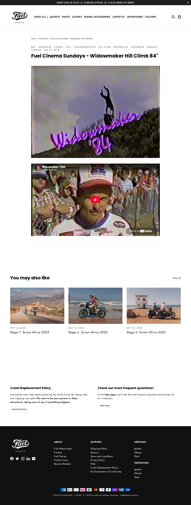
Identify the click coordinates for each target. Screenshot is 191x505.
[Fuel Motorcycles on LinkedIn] (28, 458)
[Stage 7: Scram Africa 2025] (37, 306)
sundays (152, 47)
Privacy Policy (98, 460)
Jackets (137, 448)
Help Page (104, 405)
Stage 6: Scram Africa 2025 (88, 332)
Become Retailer (62, 464)
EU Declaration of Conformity (106, 471)
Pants (137, 456)
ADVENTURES (135, 16)
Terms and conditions (102, 456)
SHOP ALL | (41, 16)
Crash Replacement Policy (104, 467)
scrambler (137, 47)
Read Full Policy (19, 409)
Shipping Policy (99, 448)
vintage (36, 50)
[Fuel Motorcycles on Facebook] (12, 458)
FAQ (93, 464)
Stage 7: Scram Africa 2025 (29, 332)
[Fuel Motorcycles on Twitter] (17, 458)
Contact (58, 452)
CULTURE (150, 16)
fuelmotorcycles (85, 47)
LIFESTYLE (119, 16)
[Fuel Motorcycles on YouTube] (33, 458)
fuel (68, 47)
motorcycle (121, 47)
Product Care (61, 460)
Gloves (138, 452)
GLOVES (77, 16)
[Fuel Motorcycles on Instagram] (22, 458)
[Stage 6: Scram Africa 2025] (96, 306)
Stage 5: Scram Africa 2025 (146, 332)
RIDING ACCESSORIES (97, 16)
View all (176, 278)
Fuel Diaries (43, 38)
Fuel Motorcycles (63, 448)
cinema (58, 47)
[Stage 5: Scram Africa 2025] (154, 306)
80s (33, 47)
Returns (95, 452)
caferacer (44, 47)
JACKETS (55, 16)
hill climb (104, 47)
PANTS (66, 16)
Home (33, 38)
